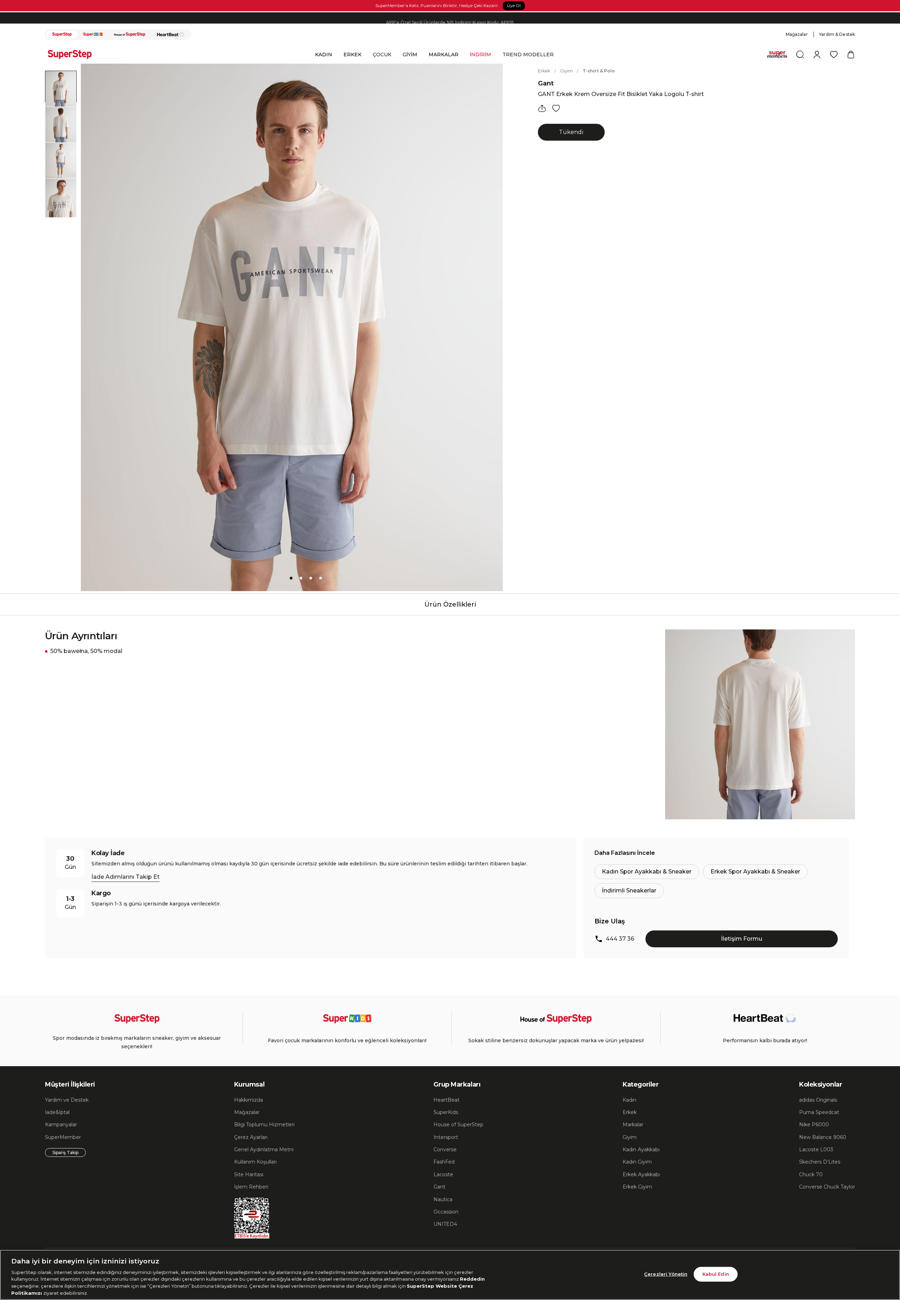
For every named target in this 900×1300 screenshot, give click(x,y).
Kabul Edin (715, 1274)
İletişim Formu (741, 938)
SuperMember (63, 1137)
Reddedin (472, 1279)
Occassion (445, 1212)
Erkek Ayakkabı (641, 1174)
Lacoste (443, 1174)
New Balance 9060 (822, 1137)
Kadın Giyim (637, 1162)
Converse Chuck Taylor (827, 1187)
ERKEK (352, 54)
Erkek (544, 70)
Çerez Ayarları (251, 1137)
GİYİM (410, 54)
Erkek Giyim (637, 1187)
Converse (445, 1149)
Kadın (629, 1100)
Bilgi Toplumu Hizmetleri (264, 1124)
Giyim (566, 70)
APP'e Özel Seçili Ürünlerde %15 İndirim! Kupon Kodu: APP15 (450, 17)
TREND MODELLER (528, 54)
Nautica (442, 1199)
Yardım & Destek (837, 34)
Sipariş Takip (65, 1152)
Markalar (633, 1124)
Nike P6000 (814, 1124)
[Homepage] (73, 54)
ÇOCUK (382, 54)
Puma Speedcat (819, 1112)
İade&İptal (57, 1112)
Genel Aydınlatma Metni (264, 1149)
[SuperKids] (92, 34)
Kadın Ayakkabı (641, 1149)
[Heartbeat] (170, 34)
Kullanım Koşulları (255, 1162)
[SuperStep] (61, 34)
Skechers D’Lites (819, 1162)
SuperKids (445, 1112)
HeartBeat (446, 1100)
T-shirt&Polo (599, 70)
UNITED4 (445, 1224)
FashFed (444, 1162)
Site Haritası (248, 1174)
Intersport (445, 1137)
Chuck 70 (811, 1174)
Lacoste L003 (816, 1149)
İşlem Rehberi (251, 1187)
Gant (546, 83)
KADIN (323, 54)
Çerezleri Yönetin (665, 1274)
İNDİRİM (480, 54)
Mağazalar (797, 34)
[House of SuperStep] (129, 34)
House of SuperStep (458, 1124)
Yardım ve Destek (67, 1100)
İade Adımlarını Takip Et (125, 876)
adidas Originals (818, 1100)
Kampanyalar (61, 1124)
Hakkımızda (248, 1100)
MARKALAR (443, 54)
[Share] (542, 108)
